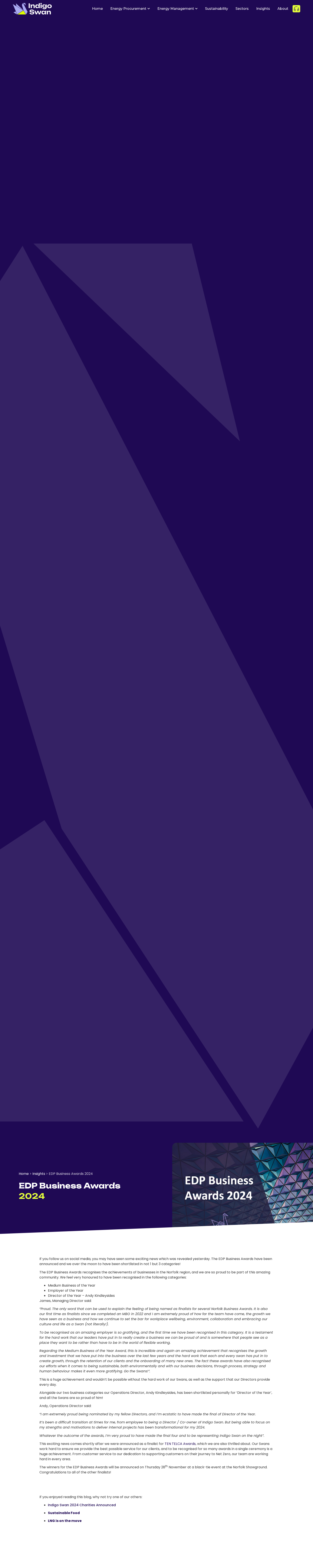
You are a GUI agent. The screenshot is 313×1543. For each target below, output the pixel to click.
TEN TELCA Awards (180, 1443)
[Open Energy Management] (196, 8)
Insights (38, 1173)
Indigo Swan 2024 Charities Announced (82, 1505)
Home (24, 1173)
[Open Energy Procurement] (148, 8)
